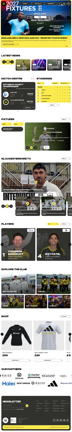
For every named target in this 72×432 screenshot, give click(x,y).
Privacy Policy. (20, 409)
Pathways (63, 405)
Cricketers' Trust (56, 410)
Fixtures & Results (39, 403)
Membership (47, 403)
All (49, 224)
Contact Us (63, 410)
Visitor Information (56, 405)
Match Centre (39, 408)
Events (46, 405)
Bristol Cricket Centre (65, 403)
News (37, 410)
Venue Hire (63, 400)
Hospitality (46, 410)
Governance (55, 400)
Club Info (54, 403)
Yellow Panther (64, 427)
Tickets (46, 400)
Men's (15, 124)
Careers (62, 408)
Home (37, 400)
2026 (4, 124)
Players (37, 405)
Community (47, 408)
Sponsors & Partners (56, 408)
